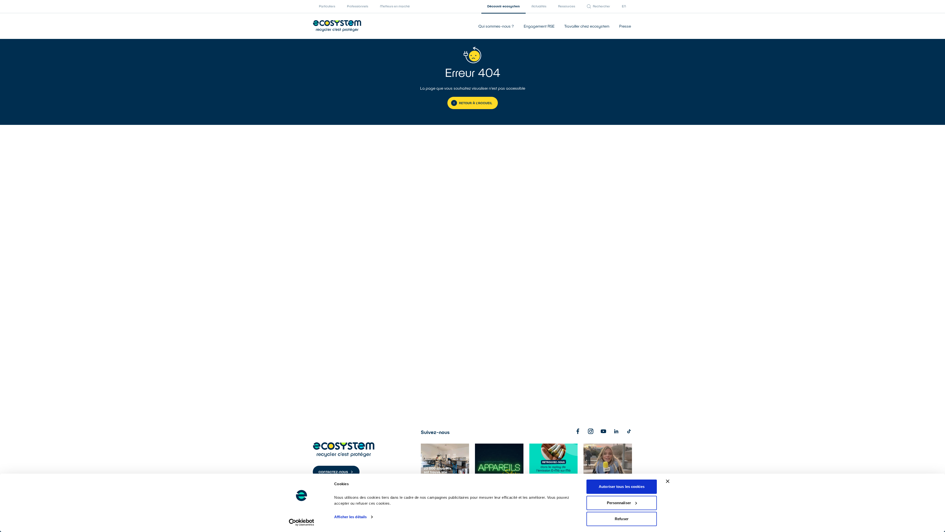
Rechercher (601, 6)
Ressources (566, 6)
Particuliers (327, 6)
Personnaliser (619, 503)
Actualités (539, 6)
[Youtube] (603, 431)
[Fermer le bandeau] (667, 481)
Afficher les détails (350, 517)
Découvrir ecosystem (503, 6)
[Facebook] (578, 431)
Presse (625, 26)
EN (624, 6)
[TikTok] (629, 431)
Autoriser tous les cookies (622, 486)
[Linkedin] (616, 431)
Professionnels (357, 6)
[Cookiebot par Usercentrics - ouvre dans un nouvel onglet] (301, 522)
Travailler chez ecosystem (586, 26)
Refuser (622, 519)
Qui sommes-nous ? (496, 26)
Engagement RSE (539, 26)
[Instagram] (591, 431)
